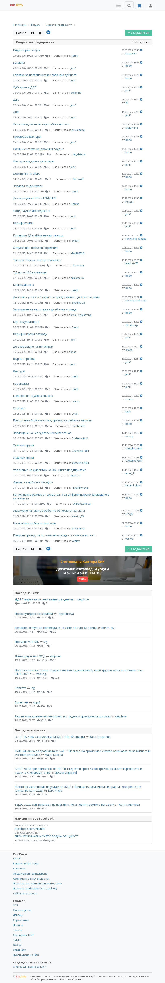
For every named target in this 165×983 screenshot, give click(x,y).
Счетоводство (22, 910)
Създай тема (139, 33)
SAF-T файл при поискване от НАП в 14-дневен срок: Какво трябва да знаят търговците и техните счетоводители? (78, 770)
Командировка (23, 285)
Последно (139, 42)
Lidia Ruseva (65, 614)
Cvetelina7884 (80, 450)
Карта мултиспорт (26, 322)
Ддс (16, 99)
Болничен (21, 702)
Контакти (19, 868)
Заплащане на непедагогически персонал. (42, 433)
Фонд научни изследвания (31, 211)
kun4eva (78, 265)
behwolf (78, 179)
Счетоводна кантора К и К (29, 966)
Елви (75, 327)
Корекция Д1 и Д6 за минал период (38, 235)
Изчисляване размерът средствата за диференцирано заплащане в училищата (61, 496)
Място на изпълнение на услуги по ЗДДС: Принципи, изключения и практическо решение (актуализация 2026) (78, 788)
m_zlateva (79, 154)
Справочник (21, 920)
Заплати (19, 62)
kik (19, 976)
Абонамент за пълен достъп (31, 878)
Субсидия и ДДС (24, 87)
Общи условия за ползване (30, 873)
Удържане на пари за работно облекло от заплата (49, 510)
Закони (17, 930)
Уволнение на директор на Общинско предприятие (49, 470)
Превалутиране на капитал (34, 614)
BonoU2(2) (108, 628)
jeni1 (75, 55)
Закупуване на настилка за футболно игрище (44, 309)
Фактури (19, 371)
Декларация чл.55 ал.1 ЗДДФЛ (34, 198)
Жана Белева (54, 755)
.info (16, 5)
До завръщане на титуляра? (33, 346)
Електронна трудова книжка (33, 396)
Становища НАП (23, 935)
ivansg (129, 436)
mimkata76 (131, 263)
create (129, 399)
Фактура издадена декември (33, 161)
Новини (18, 925)
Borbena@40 (80, 438)
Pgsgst (75, 204)
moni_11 (76, 475)
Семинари (19, 950)
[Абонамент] (139, 5)
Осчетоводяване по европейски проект (41, 124)
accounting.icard (66, 772)
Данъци (18, 915)
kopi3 (36, 702)
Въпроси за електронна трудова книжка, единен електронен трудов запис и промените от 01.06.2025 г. (79, 672)
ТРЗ (15, 905)
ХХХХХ (128, 350)
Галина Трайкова (135, 238)
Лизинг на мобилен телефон (33, 482)
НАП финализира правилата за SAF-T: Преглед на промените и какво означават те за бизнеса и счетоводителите (82, 753)
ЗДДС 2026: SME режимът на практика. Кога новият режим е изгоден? (64, 804)
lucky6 (129, 514)
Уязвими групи (23, 445)
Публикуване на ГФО (26, 955)
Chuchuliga (132, 325)
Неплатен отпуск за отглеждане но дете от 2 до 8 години (56, 628)
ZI (126, 103)
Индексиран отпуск (26, 50)
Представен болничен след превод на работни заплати (52, 420)
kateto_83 (78, 516)
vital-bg (41, 674)
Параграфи (21, 383)
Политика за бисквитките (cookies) (35, 888)
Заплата (20, 688)
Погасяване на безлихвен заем (34, 523)
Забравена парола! (25, 893)
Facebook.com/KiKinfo (30, 829)
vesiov (76, 541)
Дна (16, 112)
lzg (45, 642)
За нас (17, 858)
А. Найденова (82, 503)
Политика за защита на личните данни (37, 883)
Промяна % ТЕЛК (27, 642)
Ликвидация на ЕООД (30, 656)
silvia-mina (78, 130)
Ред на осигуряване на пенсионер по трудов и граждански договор (63, 716)
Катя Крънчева (99, 737)
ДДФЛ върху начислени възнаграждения (44, 599)
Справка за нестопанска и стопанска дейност (45, 75)
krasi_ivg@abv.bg (81, 315)
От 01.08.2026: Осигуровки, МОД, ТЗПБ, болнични (50, 737)
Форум (17, 945)
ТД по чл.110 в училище (30, 272)
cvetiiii (75, 240)
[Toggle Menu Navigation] (118, 5)
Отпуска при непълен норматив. (35, 248)
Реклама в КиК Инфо (26, 863)
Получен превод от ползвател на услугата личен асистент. (54, 535)
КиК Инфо (55, 790)
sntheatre (79, 426)
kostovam (131, 53)
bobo (128, 66)
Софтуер (19, 408)
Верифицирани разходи (30, 334)
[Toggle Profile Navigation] (150, 5)
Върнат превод (24, 359)
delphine (76, 92)
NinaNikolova (80, 487)
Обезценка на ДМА (26, 174)
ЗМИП (17, 940)
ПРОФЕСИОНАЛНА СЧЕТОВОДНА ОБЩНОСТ (46, 836)
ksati (73, 352)
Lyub (75, 413)
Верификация (23, 223)
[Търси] (129, 4)
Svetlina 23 (78, 302)
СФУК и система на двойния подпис (38, 149)
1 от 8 (20, 33)
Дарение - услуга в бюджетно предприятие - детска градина (56, 297)
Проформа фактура (27, 136)
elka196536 (77, 253)
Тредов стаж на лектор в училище (37, 260)
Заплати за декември (28, 186)
